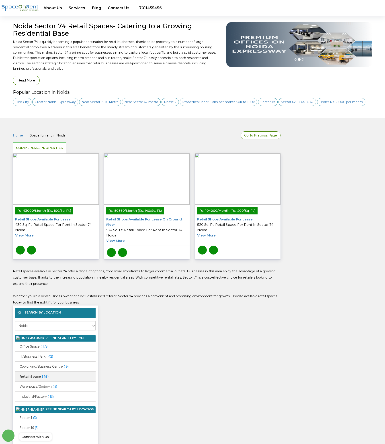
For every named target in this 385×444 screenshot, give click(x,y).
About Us (52, 8)
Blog (96, 8)
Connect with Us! (35, 437)
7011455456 (150, 8)
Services (77, 8)
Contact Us (118, 8)
